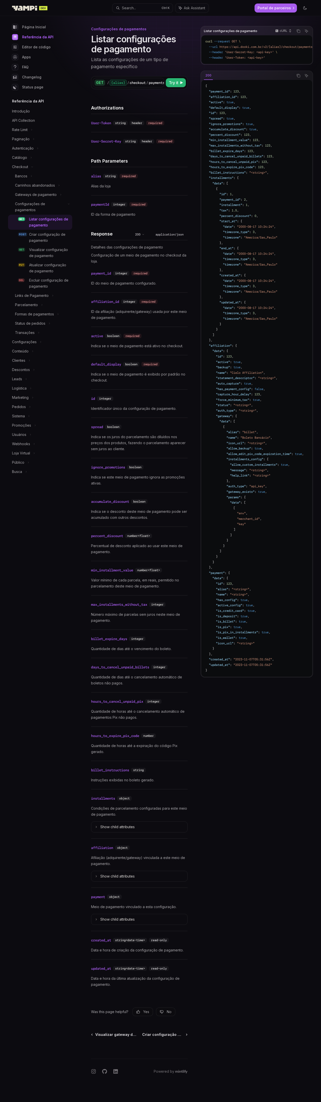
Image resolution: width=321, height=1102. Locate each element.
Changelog (31, 77)
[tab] (208, 75)
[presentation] (256, 49)
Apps (26, 57)
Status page (32, 87)
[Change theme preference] (305, 8)
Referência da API (37, 37)
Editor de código (36, 47)
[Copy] (159, 82)
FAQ (25, 67)
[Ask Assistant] (306, 31)
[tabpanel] (256, 378)
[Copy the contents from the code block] (298, 31)
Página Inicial (34, 27)
